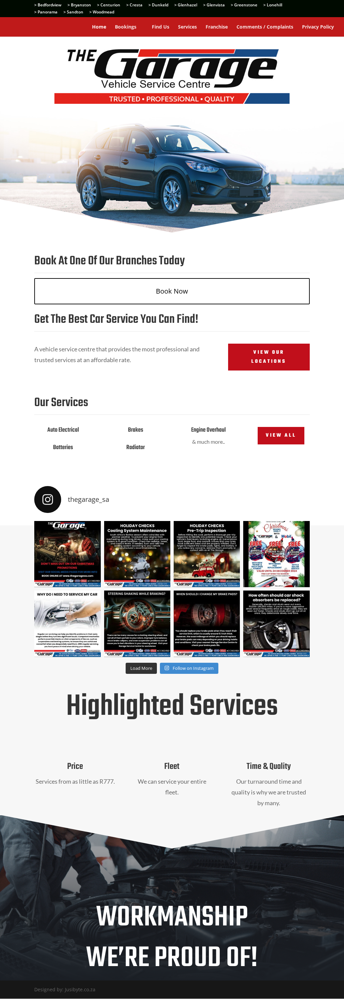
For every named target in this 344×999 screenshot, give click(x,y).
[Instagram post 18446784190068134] (207, 554)
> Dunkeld (158, 5)
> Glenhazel (185, 5)
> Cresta (134, 5)
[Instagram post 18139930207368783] (67, 554)
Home (99, 27)
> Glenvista (214, 5)
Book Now (172, 291)
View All (281, 435)
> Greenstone (244, 5)
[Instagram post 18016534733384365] (67, 624)
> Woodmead (101, 12)
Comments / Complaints (264, 27)
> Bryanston (79, 5)
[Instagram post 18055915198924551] (137, 554)
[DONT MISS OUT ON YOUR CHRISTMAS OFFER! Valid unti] (276, 554)
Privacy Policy (318, 27)
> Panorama (45, 12)
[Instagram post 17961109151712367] (137, 624)
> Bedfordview (47, 5)
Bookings (125, 27)
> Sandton (73, 12)
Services (187, 27)
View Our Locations (268, 357)
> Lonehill (272, 5)
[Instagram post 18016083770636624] (207, 624)
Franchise (217, 27)
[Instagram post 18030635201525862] (276, 624)
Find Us (160, 27)
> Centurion (108, 5)
